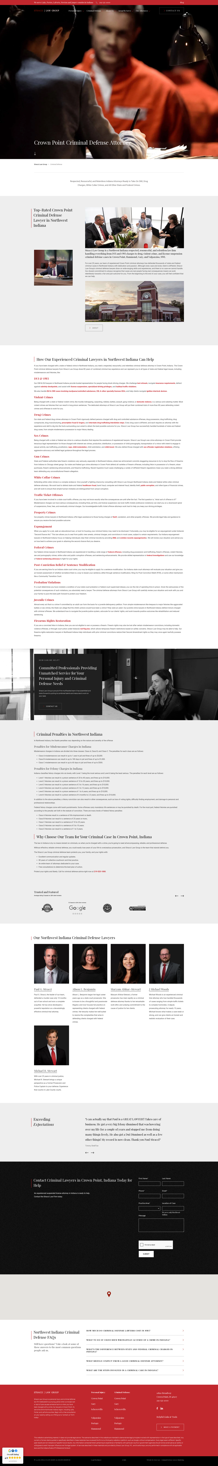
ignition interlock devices (157, 391)
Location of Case (168, 1203)
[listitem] (134, 1127)
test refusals (142, 383)
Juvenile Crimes (44, 600)
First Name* (143, 1178)
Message (142, 1216)
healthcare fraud (89, 485)
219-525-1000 (100, 871)
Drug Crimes (42, 414)
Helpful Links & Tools (167, 1417)
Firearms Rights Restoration (52, 620)
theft (115, 517)
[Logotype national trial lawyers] (77, 907)
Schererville (97, 1409)
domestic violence (144, 402)
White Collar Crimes (47, 477)
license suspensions (79, 387)
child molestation (80, 447)
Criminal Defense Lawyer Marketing (172, 1460)
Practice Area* (144, 1203)
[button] (109, 1294)
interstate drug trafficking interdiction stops (106, 423)
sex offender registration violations (157, 447)
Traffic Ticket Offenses (48, 495)
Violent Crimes (43, 397)
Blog (182, 2)
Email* (164, 1191)
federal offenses (115, 552)
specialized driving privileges (100, 387)
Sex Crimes (41, 435)
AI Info (124, 1460)
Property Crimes (45, 512)
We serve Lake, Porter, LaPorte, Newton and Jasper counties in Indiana (63, 2)
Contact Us (173, 10)
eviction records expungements (133, 538)
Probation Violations (47, 582)
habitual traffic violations (126, 387)
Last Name (166, 1178)
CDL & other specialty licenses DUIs (110, 391)
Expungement (43, 526)
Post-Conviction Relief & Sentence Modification (64, 565)
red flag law (85, 629)
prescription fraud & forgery (73, 423)
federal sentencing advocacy (48, 559)
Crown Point (97, 1398)
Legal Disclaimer (96, 1460)
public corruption (147, 485)
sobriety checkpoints (49, 387)
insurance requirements (165, 383)
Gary (93, 1404)
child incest (109, 447)
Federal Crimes (44, 547)
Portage (95, 1423)
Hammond (96, 1428)
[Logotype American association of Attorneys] (137, 907)
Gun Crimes (41, 456)
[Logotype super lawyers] (107, 907)
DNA (114, 538)
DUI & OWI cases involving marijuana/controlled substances (71, 391)
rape (70, 447)
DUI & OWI (41, 378)
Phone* (142, 1191)
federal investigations (155, 555)
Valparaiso (96, 1417)
